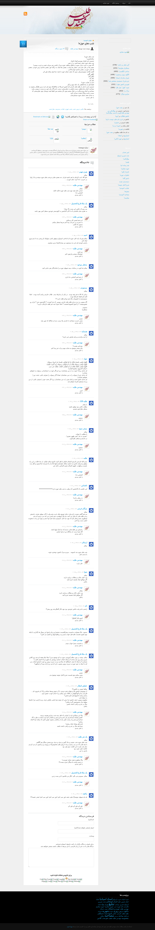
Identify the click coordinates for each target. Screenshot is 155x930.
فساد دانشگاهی (102, 914)
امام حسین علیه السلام (121, 902)
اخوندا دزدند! (116, 126)
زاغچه (85, 794)
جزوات (123, 3)
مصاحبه (109, 915)
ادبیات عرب (121, 899)
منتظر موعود (82, 265)
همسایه (84, 331)
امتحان (109, 901)
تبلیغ (111, 904)
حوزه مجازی (106, 3)
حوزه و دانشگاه (114, 909)
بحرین (122, 904)
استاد (109, 899)
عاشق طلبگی (125, 116)
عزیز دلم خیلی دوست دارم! (114, 119)
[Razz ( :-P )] (60, 881)
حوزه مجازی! (125, 169)
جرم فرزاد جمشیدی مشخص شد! (118, 81)
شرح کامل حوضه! (123, 185)
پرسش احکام (115, 3)
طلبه (85, 458)
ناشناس (84, 485)
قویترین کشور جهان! (122, 84)
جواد (85, 359)
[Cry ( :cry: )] (42, 879)
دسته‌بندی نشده (124, 182)
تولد (102, 904)
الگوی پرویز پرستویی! (122, 74)
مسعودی (83, 288)
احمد (85, 235)
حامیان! (116, 122)
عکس (114, 914)
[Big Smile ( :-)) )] (72, 879)
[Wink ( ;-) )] (71, 881)
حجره (115, 906)
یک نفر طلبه (82, 737)
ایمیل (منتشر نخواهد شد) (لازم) (84, 828)
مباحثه (120, 916)
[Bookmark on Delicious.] (42, 117)
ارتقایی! (83, 138)
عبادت (63, 109)
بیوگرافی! (126, 159)
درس (78, 109)
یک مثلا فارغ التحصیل (79, 204)
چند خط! (50, 129)
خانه (129, 3)
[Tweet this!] (63, 117)
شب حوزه (69, 109)
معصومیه (125, 918)
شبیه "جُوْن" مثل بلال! (122, 87)
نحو (107, 918)
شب (74, 109)
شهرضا (111, 911)
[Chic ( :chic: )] (55, 881)
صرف (100, 911)
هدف (103, 918)
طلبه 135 (83, 401)
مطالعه (102, 916)
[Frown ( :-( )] (56, 879)
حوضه (106, 909)
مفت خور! (119, 107)
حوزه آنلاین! (118, 139)
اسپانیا (103, 899)
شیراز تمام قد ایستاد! (122, 78)
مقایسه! (126, 198)
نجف (110, 918)
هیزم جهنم (83, 172)
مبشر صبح (83, 429)
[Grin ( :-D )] (66, 878)
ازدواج (115, 899)
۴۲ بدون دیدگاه (59, 49)
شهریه (105, 911)
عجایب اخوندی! (88, 40)
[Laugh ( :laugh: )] (62, 879)
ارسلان (84, 542)
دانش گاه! (126, 178)
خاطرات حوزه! (124, 175)
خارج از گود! (125, 172)
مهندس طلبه (74, 49)
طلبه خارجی (121, 914)
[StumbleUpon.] (58, 117)
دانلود (126, 911)
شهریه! (120, 129)
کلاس (99, 918)
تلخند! (127, 162)
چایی (82, 109)
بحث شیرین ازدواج (123, 156)
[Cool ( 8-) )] (50, 881)
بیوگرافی (117, 904)
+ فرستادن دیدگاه (36, 162)
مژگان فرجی (82, 509)
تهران (106, 904)
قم (128, 916)
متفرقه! (126, 191)
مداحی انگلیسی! (124, 71)
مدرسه (58, 109)
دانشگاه (102, 909)
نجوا (85, 572)
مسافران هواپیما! (123, 68)
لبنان (125, 916)
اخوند (127, 899)
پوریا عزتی (69, 926)
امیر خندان (125, 152)
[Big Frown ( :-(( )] (48, 879)
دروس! (84, 129)
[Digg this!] (53, 117)
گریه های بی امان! (123, 65)
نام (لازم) (91, 819)
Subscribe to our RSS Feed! (25, 14)
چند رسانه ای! (124, 165)
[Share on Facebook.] (90, 119)
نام (86, 606)
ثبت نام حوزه (121, 907)
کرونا (116, 116)
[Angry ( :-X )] (45, 881)
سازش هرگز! (125, 94)
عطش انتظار (82, 686)
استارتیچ (126, 135)
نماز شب (52, 109)
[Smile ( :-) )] (79, 879)
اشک (97, 899)
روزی (116, 911)
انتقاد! (120, 135)
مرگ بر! (126, 91)
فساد (110, 913)
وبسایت (91, 836)
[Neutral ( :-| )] (77, 881)
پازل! (51, 138)
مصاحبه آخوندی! (124, 195)
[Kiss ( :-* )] (65, 881)
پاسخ (30, 172)
